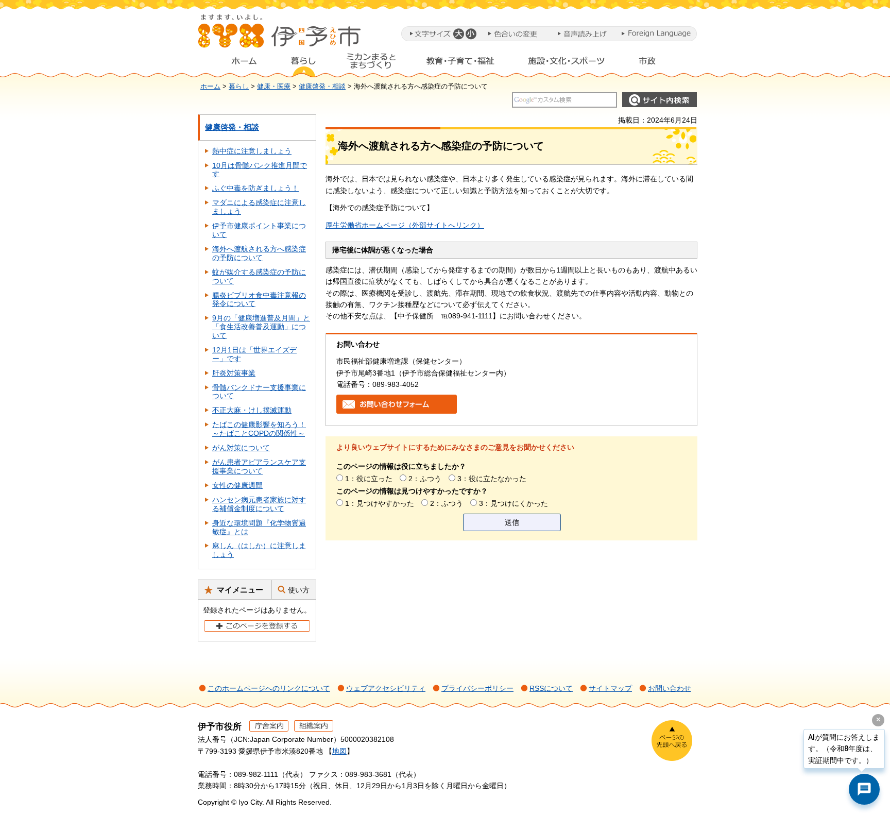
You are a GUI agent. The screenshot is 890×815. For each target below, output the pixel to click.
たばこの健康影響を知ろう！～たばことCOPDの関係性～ (259, 428)
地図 (339, 751)
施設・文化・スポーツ (566, 63)
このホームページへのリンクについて (269, 688)
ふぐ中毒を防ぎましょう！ (255, 188)
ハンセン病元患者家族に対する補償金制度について (259, 504)
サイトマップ (610, 688)
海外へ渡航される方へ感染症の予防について (259, 253)
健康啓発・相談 (322, 86)
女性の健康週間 (237, 485)
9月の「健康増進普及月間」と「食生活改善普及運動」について (261, 326)
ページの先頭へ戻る (672, 740)
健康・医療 (273, 86)
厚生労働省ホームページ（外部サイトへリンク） (405, 225)
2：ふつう (424, 478)
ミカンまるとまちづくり (371, 63)
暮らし (303, 63)
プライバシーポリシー (477, 688)
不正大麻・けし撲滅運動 (252, 410)
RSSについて (551, 688)
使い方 (299, 590)
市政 (656, 63)
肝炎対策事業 (233, 373)
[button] (458, 33)
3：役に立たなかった (491, 478)
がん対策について (241, 448)
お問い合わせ (669, 688)
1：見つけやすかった (379, 503)
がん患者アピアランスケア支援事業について (259, 466)
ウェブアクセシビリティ (385, 688)
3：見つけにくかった (513, 503)
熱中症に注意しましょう (252, 151)
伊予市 (280, 35)
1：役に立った (368, 478)
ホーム (236, 63)
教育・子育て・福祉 (460, 63)
